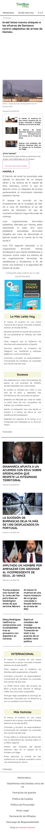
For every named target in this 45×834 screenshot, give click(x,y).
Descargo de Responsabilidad (22, 822)
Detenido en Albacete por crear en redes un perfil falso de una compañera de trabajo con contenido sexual (22, 402)
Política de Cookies (22, 798)
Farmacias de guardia (24, 792)
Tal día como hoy (26, 13)
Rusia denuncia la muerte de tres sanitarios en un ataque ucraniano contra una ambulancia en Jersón (22, 759)
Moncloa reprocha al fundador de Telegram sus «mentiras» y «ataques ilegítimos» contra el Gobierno (22, 351)
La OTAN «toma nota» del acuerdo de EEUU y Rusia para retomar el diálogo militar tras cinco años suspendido (22, 689)
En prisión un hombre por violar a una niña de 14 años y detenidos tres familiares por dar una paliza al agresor (22, 393)
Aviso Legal (22, 810)
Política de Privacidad (22, 804)
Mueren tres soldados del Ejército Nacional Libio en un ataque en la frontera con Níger (22, 749)
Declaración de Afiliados (22, 816)
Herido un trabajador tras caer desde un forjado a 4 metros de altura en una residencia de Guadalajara (22, 412)
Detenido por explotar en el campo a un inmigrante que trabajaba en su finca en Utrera (22, 422)
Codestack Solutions (26, 827)
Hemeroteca (8, 13)
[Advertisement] (22, 57)
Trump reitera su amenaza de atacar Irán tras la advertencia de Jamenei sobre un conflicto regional (22, 740)
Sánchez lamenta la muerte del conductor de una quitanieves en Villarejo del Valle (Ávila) (22, 334)
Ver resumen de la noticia (16, 166)
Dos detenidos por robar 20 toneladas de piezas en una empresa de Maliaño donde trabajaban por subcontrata (22, 383)
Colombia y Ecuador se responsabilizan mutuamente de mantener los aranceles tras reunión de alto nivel (22, 361)
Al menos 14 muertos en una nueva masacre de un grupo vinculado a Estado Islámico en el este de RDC (22, 325)
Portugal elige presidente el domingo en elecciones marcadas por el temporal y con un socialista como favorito (22, 698)
